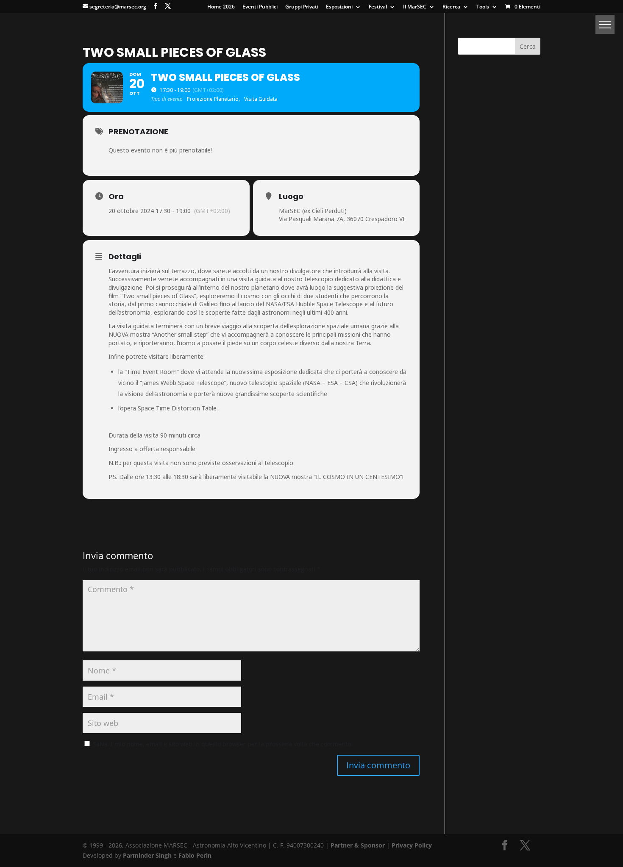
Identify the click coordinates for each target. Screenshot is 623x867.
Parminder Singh (147, 855)
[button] (605, 24)
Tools (482, 7)
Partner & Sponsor (358, 845)
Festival (378, 7)
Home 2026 (221, 7)
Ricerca (451, 7)
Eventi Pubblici (260, 7)
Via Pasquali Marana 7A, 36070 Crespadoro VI (342, 219)
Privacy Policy (412, 845)
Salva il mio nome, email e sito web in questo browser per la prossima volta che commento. (223, 744)
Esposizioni (339, 7)
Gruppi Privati (301, 7)
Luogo (291, 196)
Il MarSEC (414, 7)
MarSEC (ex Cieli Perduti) (313, 211)
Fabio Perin (194, 855)
